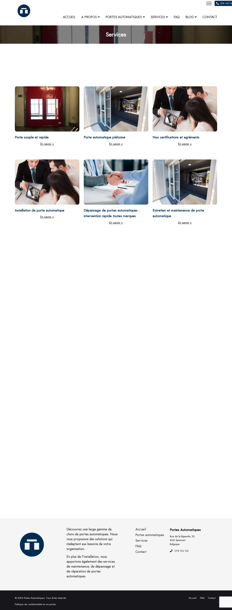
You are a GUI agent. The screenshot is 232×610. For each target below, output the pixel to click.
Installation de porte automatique (39, 210)
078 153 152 (182, 551)
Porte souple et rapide (32, 137)
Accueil (192, 598)
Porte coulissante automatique (106, 362)
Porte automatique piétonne (104, 137)
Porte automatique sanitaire (35, 288)
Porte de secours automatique (106, 288)
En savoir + (47, 144)
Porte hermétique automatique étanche (44, 362)
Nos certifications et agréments (176, 137)
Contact (212, 598)
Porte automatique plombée (173, 288)
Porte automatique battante (104, 435)
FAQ (202, 598)
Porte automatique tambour (173, 362)
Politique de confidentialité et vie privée (35, 604)
